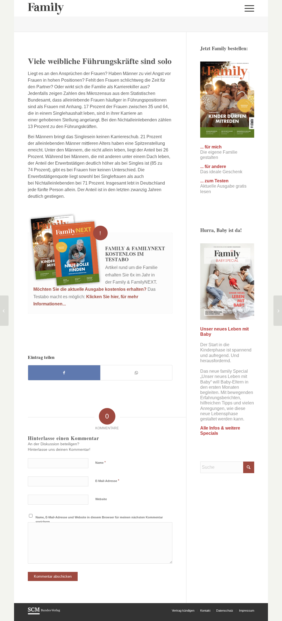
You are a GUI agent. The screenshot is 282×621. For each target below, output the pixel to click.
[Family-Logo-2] (46, 8)
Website (101, 499)
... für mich (211, 147)
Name (100, 462)
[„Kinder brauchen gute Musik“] (277, 310)
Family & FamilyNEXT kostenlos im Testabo (135, 254)
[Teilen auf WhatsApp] (136, 372)
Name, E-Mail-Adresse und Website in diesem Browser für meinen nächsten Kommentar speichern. (99, 520)
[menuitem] (247, 8)
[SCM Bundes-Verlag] (44, 613)
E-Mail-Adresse (107, 481)
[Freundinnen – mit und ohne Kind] (4, 310)
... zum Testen (214, 180)
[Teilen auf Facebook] (64, 372)
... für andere (213, 166)
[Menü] (247, 8)
